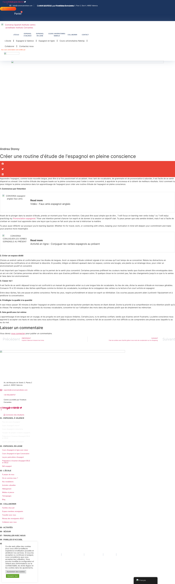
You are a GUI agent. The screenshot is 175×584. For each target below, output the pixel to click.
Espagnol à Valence (25, 41)
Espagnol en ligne (47, 41)
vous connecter (18, 333)
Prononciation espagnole (24, 218)
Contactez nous (26, 46)
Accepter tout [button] (12, 576)
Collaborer (9, 46)
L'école (8, 41)
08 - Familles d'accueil (11, 540)
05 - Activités (6, 527)
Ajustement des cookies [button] (16, 572)
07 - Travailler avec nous (12, 536)
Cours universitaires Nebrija (72, 41)
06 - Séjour (5, 531)
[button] (17, 19)
